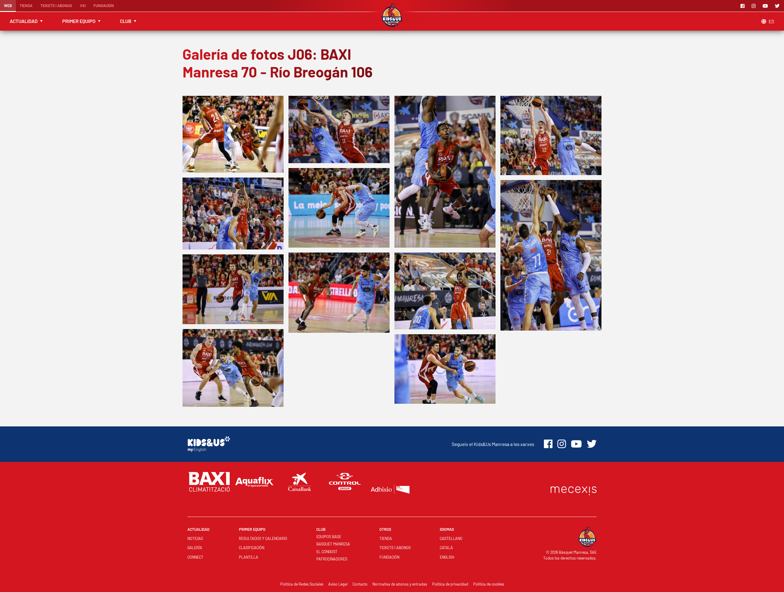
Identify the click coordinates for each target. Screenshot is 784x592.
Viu (83, 5)
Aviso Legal (338, 584)
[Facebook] (743, 6)
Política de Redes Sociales (301, 584)
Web (8, 5)
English (447, 557)
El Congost (326, 551)
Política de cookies (488, 584)
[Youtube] (766, 6)
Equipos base (328, 536)
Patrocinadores (331, 558)
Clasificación (251, 547)
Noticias (195, 538)
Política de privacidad (450, 584)
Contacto (360, 584)
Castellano (451, 538)
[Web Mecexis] (574, 489)
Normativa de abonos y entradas (399, 584)
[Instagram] (754, 6)
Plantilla (248, 557)
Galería (194, 547)
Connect (195, 557)
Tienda (26, 5)
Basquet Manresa (333, 543)
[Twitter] (778, 6)
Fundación (103, 5)
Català (446, 547)
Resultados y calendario (263, 538)
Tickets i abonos (56, 5)
